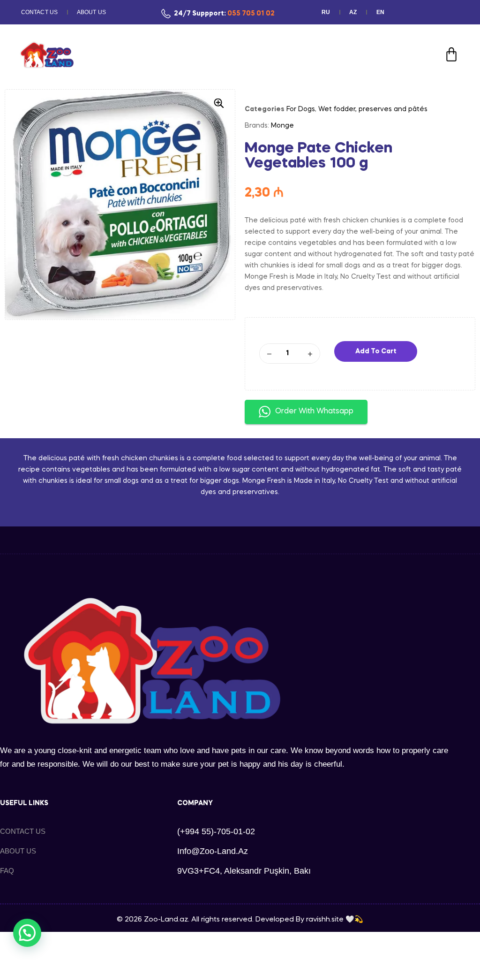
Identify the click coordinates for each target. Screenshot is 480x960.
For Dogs (300, 109)
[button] (219, 103)
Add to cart (376, 351)
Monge (282, 125)
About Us (91, 12)
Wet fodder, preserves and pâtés (373, 109)
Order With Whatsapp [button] (314, 411)
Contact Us (39, 12)
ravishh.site (325, 919)
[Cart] (451, 54)
